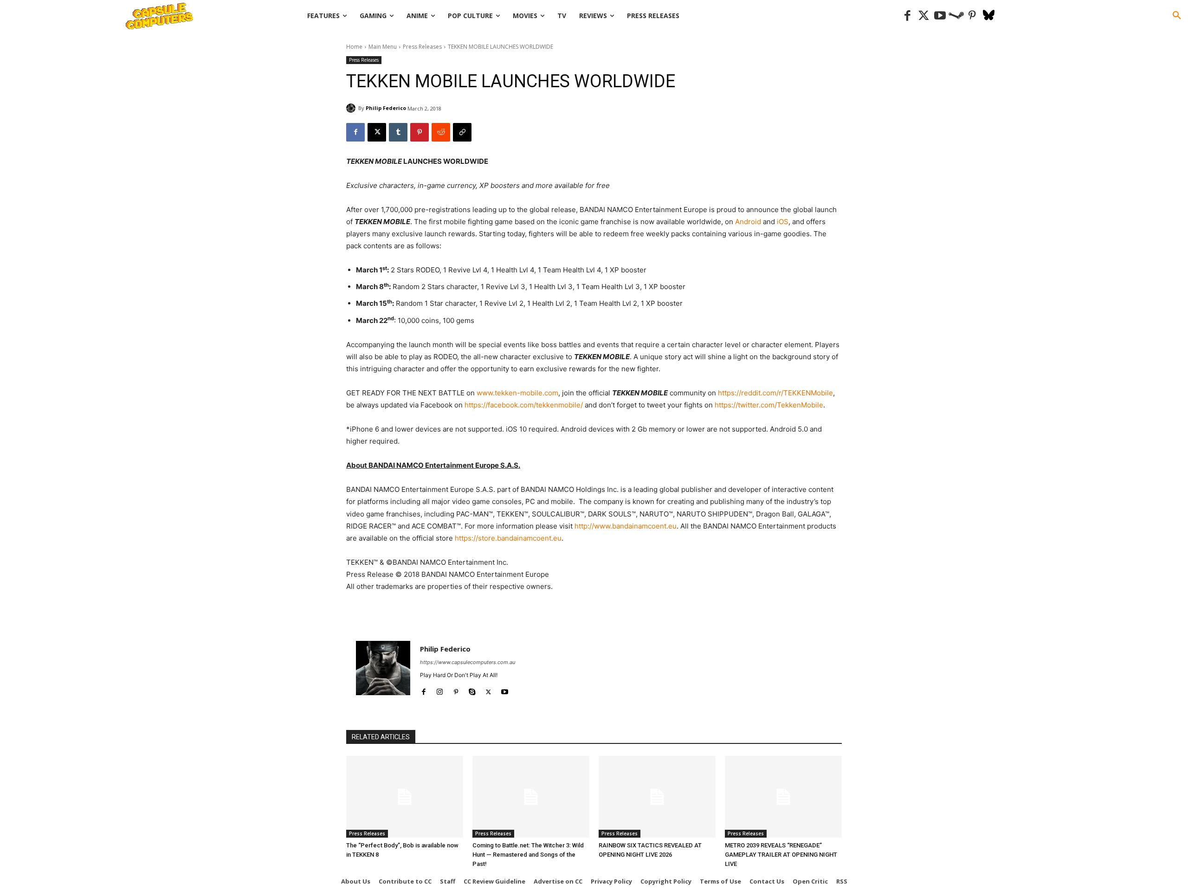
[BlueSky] (988, 16)
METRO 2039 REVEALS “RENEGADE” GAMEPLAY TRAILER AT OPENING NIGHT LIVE (781, 854)
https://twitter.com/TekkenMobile (769, 404)
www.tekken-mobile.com (517, 392)
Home (354, 47)
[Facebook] (907, 16)
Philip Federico (386, 107)
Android (748, 221)
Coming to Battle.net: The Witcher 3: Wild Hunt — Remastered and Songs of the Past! (528, 854)
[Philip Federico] (352, 108)
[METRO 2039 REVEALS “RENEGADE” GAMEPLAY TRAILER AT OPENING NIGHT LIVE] (783, 797)
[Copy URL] (462, 132)
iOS (782, 221)
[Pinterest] (972, 16)
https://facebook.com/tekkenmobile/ (524, 404)
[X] (377, 132)
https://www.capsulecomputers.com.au (467, 662)
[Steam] (956, 16)
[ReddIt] (441, 132)
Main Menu (382, 47)
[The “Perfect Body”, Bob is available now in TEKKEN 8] (404, 797)
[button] (1177, 16)
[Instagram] (439, 689)
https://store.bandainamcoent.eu (508, 538)
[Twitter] (924, 16)
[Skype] (472, 689)
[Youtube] (940, 16)
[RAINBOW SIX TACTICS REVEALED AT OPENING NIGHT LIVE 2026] (657, 797)
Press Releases (422, 47)
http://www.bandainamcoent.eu (626, 526)
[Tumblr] (398, 132)
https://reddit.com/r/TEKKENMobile (775, 392)
